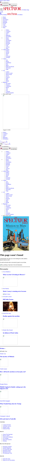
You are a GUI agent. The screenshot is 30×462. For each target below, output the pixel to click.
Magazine (8, 35)
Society (7, 52)
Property (8, 77)
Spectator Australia (7, 446)
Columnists (8, 86)
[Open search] (1, 142)
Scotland (8, 57)
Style (7, 79)
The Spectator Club (7, 453)
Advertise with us (7, 426)
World (7, 53)
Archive (5, 26)
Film (7, 64)
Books (7, 61)
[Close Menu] (1, 144)
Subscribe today (6, 458)
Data (7, 54)
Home (4, 17)
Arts (7, 60)
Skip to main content (4, 0)
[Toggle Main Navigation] (1, 9)
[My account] (2, 12)
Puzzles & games (10, 92)
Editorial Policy (6, 428)
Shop (4, 27)
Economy (8, 56)
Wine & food (9, 74)
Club (4, 25)
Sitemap (5, 441)
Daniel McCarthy (7, 313)
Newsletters (5, 19)
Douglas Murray (4, 384)
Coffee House (6, 49)
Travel (7, 75)
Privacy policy (6, 435)
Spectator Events (7, 451)
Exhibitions (8, 62)
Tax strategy (6, 438)
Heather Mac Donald (8, 330)
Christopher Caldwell (5, 416)
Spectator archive (7, 450)
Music (7, 65)
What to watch (9, 73)
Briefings (5, 22)
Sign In (3, 142)
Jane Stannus (6, 288)
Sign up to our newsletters (9, 460)
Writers (4, 18)
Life (4, 70)
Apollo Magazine (7, 447)
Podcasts (5, 21)
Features (8, 85)
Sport (7, 78)
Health (7, 81)
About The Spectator (8, 434)
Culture (7, 32)
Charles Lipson (3, 369)
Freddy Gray (3, 353)
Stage (7, 69)
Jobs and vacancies (7, 439)
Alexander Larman (7, 296)
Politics (7, 30)
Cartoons (8, 91)
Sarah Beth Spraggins (5, 401)
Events (4, 23)
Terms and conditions (8, 437)
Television (8, 68)
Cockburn (8, 31)
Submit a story (6, 427)
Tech (7, 34)
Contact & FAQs (7, 424)
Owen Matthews (7, 271)
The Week (8, 83)
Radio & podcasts (10, 66)
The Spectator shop (7, 449)
